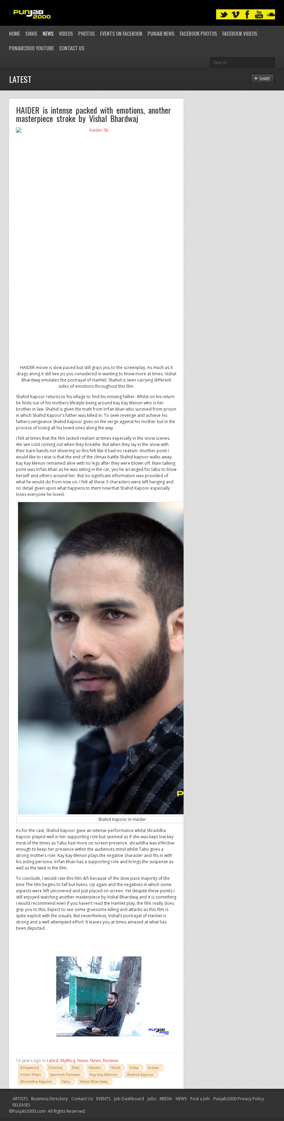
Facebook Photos (198, 33)
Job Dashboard (129, 1099)
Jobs (152, 1099)
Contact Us (72, 48)
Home (14, 33)
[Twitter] (224, 14)
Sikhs (31, 33)
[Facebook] (247, 14)
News (48, 33)
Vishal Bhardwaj (94, 1081)
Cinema (55, 1067)
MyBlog (68, 1060)
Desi (75, 1067)
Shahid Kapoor (140, 1074)
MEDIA (166, 1099)
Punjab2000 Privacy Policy (238, 1099)
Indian (153, 1067)
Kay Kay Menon (103, 1074)
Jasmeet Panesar (65, 1074)
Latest (53, 1060)
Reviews (110, 1060)
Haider (95, 1067)
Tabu (66, 1081)
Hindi (115, 1067)
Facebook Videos (239, 33)
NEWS (181, 1099)
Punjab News (161, 33)
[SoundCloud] (271, 14)
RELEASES (21, 1105)
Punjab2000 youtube (31, 48)
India (134, 1067)
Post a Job (200, 1099)
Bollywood (29, 1067)
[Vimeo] (235, 14)
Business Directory (49, 1099)
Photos (86, 33)
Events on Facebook (121, 33)
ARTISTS (20, 1099)
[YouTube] (259, 14)
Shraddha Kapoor (36, 1081)
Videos (66, 33)
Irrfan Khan (30, 1074)
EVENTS (103, 1099)
